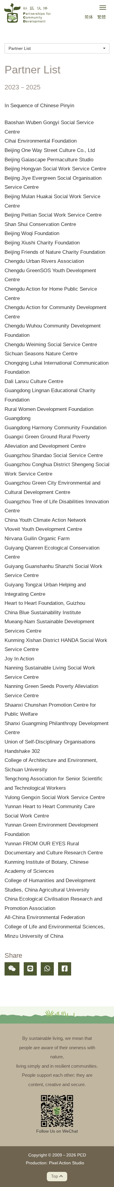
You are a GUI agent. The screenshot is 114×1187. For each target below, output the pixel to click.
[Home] (27, 14)
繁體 (101, 17)
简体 (89, 17)
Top (55, 1176)
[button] (57, 48)
